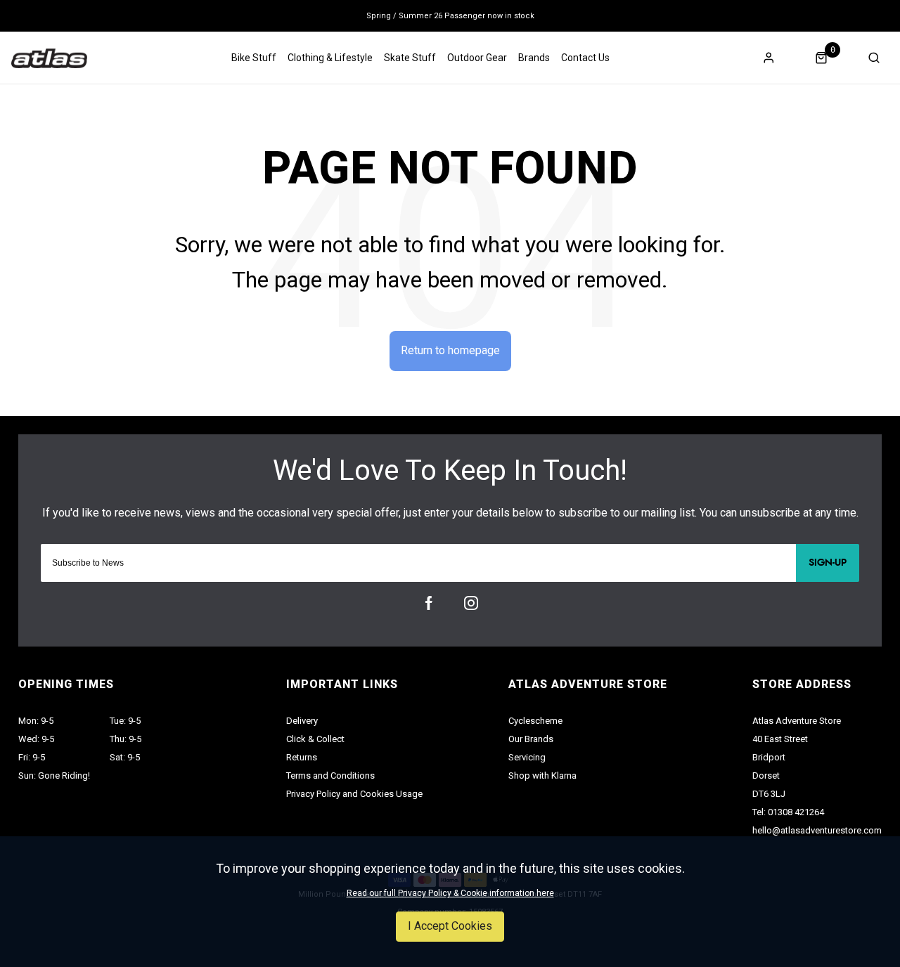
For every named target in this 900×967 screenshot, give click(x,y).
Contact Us (585, 58)
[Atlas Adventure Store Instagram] (471, 603)
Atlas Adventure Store (796, 720)
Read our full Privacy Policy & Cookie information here (450, 893)
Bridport (768, 757)
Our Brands (530, 739)
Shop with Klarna (542, 775)
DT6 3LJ (768, 793)
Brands (534, 58)
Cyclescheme (535, 720)
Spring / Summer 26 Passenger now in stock (450, 15)
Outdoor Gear (477, 58)
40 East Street (780, 739)
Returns (301, 757)
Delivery (302, 720)
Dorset (766, 775)
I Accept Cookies (450, 926)
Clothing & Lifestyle (330, 58)
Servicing (527, 757)
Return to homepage (450, 350)
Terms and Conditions (330, 775)
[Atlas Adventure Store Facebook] (428, 603)
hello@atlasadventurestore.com (817, 830)
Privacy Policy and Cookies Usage (354, 793)
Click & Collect (315, 739)
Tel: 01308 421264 (788, 812)
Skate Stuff (410, 58)
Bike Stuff (253, 58)
